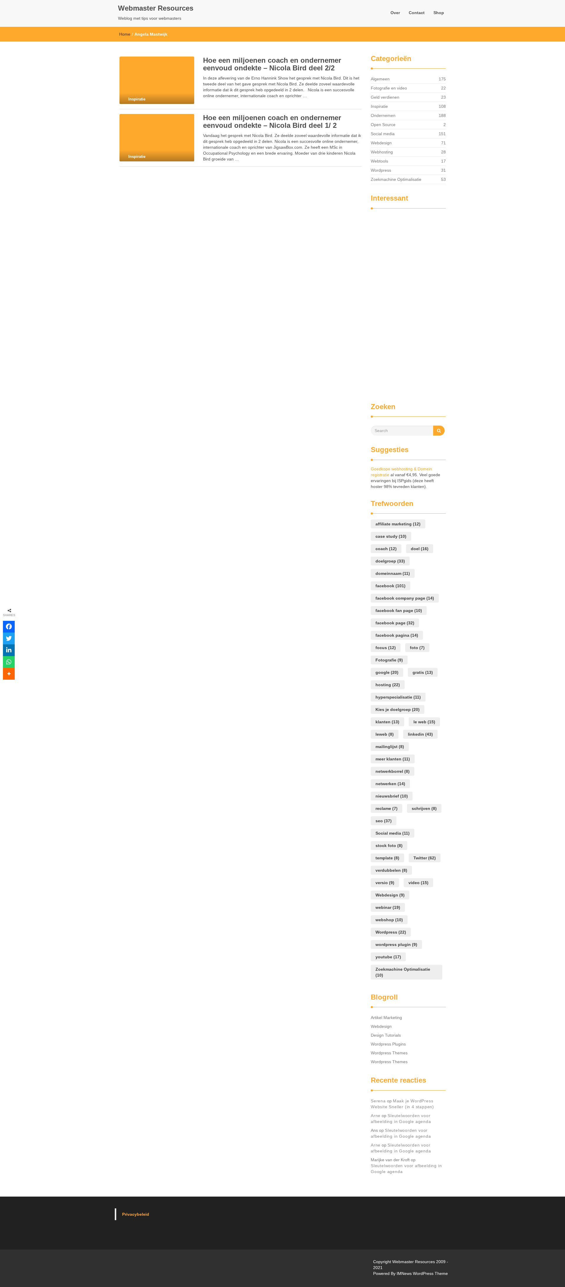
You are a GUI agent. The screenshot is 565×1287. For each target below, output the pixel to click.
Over (395, 12)
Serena (378, 1101)
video (418, 882)
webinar (387, 907)
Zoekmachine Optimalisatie (396, 179)
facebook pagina (396, 635)
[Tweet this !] (9, 638)
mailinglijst (389, 746)
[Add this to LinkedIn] (9, 650)
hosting (387, 684)
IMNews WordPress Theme (422, 1273)
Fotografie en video (389, 88)
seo (383, 820)
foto (417, 647)
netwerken (390, 783)
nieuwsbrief (391, 796)
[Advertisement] (394, 302)
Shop (438, 12)
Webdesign (381, 142)
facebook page (394, 623)
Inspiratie (379, 106)
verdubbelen (391, 870)
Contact (417, 12)
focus (385, 647)
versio (384, 882)
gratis (423, 672)
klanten (387, 721)
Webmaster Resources (155, 8)
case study (390, 536)
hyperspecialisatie (398, 697)
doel (419, 548)
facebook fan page (398, 610)
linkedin (420, 734)
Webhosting (382, 152)
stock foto (389, 845)
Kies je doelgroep (397, 709)
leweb (384, 734)
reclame (386, 808)
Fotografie (389, 660)
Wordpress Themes (389, 1053)
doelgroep (390, 561)
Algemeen (380, 79)
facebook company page (404, 598)
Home (124, 34)
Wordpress (381, 170)
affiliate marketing (398, 524)
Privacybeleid (135, 1214)
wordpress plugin (396, 944)
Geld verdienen (385, 97)
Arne (375, 1115)
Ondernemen (383, 115)
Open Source (383, 124)
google (386, 672)
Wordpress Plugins (388, 1044)
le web (424, 721)
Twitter (424, 858)
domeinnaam (392, 573)
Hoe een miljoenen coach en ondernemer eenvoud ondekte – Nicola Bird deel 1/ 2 (272, 121)
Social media (383, 133)
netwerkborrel (392, 771)
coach (386, 548)
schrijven (424, 808)
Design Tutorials (386, 1035)
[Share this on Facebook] (9, 627)
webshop (389, 919)
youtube (388, 957)
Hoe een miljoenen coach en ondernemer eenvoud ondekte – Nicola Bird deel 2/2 (272, 64)
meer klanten (392, 759)
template (387, 858)
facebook (390, 585)
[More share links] (9, 674)
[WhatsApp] (9, 662)
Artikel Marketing (386, 1017)
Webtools (379, 161)
